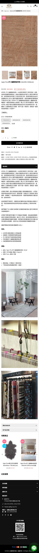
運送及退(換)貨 (6, 425)
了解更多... (4, 112)
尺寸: (6, 116)
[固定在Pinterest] (17, 147)
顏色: (5, 128)
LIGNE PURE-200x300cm (21, 157)
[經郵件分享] (24, 147)
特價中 (3, 17)
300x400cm (6, 123)
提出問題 (29, 147)
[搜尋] (27, 6)
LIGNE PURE (7, 10)
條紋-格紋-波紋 (29, 159)
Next (36, 42)
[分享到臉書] (12, 147)
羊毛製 (4, 446)
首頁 (2, 10)
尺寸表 (13, 123)
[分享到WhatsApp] (21, 147)
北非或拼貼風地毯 (10, 159)
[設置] (36, 6)
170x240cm (6, 120)
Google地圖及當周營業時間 (20, 538)
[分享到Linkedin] (19, 147)
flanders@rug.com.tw (10, 507)
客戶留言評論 (6, 430)
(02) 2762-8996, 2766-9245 (12, 504)
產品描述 (5, 166)
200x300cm (16, 120)
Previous (2, 42)
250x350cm (26, 120)
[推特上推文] (14, 147)
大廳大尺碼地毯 (20, 159)
